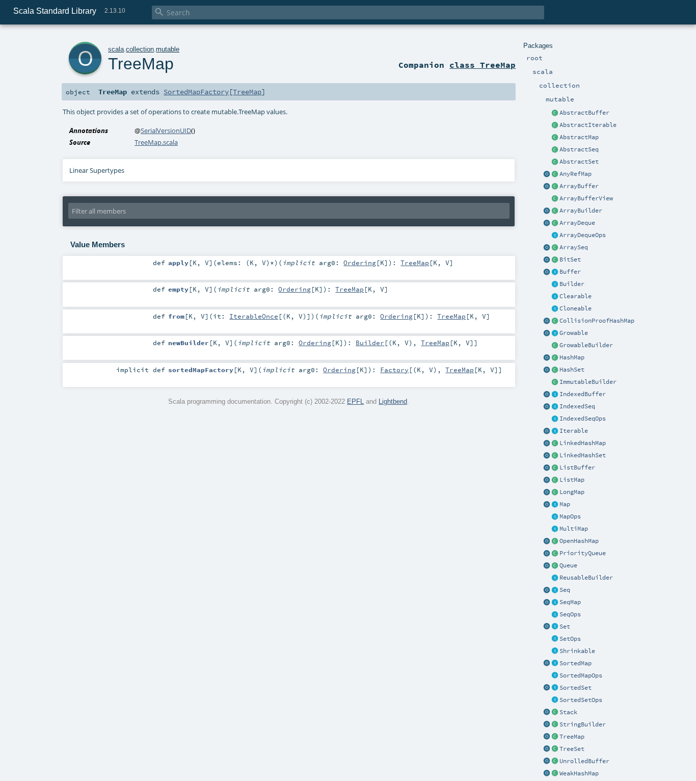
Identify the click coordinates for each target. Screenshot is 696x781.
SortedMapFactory (196, 91)
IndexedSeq (577, 406)
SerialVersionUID (166, 130)
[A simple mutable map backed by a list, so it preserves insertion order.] (555, 480)
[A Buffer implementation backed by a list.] (555, 468)
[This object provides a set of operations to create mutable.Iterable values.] (547, 431)
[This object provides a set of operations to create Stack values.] (547, 713)
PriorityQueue (582, 553)
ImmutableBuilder (588, 381)
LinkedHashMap (582, 443)
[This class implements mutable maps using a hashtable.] (555, 358)
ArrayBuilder (580, 210)
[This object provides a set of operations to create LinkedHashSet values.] (547, 456)
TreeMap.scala (156, 142)
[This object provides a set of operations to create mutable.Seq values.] (547, 590)
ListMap (571, 479)
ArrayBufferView (586, 198)
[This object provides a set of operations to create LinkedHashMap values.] (547, 443)
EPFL (355, 401)
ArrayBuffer (579, 186)
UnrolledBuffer (584, 761)
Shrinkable (577, 651)
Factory (394, 370)
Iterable (573, 430)
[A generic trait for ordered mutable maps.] (555, 602)
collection (140, 49)
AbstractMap (579, 137)
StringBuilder (582, 724)
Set (564, 626)
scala (116, 49)
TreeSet (571, 748)
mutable (167, 49)
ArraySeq (573, 247)
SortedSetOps (580, 700)
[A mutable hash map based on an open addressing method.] (555, 541)
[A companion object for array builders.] (547, 211)
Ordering (359, 262)
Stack (568, 712)
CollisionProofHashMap (596, 320)
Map (564, 504)
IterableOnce (253, 316)
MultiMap (573, 528)
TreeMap (571, 736)
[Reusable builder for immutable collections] (555, 382)
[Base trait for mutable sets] (555, 627)
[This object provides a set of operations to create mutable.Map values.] (547, 505)
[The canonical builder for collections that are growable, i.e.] (555, 346)
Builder (571, 284)
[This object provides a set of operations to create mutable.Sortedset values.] (547, 688)
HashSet (571, 369)
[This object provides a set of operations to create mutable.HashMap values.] (547, 358)
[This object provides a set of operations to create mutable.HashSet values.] (547, 370)
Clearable (575, 296)
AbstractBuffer (584, 112)
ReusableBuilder (586, 577)
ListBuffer (577, 467)
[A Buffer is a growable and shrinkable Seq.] (555, 272)
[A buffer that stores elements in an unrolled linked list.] (555, 762)
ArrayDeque (577, 222)
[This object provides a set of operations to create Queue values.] (547, 566)
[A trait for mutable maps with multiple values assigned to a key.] (555, 529)
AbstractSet (579, 161)
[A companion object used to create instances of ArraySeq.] (547, 248)
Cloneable (575, 308)
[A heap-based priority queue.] (555, 554)
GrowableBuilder (586, 345)
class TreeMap (482, 65)
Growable (573, 332)
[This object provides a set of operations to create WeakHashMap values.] (547, 774)
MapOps (570, 516)
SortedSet (575, 687)
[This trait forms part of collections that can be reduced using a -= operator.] (555, 651)
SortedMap (575, 663)
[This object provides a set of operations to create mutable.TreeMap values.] (547, 737)
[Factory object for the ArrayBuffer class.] (547, 187)
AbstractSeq (579, 149)
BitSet (570, 259)
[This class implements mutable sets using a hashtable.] (555, 370)
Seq (564, 589)
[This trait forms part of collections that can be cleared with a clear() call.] (555, 297)
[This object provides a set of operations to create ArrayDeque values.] (547, 223)
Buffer (570, 271)
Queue (568, 565)
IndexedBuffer (582, 394)
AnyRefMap (575, 173)
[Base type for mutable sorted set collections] (555, 688)
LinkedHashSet (582, 455)
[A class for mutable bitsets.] (555, 260)
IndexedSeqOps (582, 418)
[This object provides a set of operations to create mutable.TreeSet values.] (547, 749)
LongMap (571, 492)
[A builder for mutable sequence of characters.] (555, 725)
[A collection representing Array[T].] (555, 248)
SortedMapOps (580, 675)
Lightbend (393, 401)
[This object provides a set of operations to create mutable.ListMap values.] (547, 480)
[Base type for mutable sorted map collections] (555, 664)
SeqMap (570, 602)
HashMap (571, 357)
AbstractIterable (588, 124)
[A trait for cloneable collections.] (555, 309)
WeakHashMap (579, 773)
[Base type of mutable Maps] (555, 505)
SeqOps (570, 614)
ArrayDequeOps (582, 235)
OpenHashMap (579, 540)
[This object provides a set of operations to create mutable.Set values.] (547, 627)
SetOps (570, 638)
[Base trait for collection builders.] (555, 284)
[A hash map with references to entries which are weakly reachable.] (555, 774)
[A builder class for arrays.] (555, 211)
